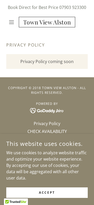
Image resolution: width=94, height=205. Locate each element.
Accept (47, 192)
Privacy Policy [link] (47, 123)
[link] (47, 22)
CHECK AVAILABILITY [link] (47, 131)
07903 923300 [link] (72, 7)
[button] (12, 22)
